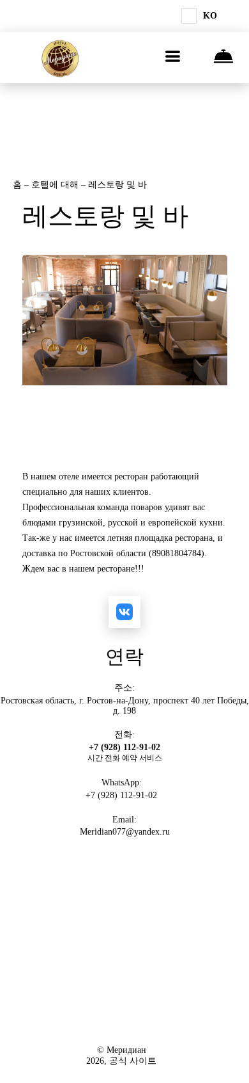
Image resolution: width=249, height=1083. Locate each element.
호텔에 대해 (56, 184)
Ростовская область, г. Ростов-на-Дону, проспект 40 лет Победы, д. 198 (125, 706)
